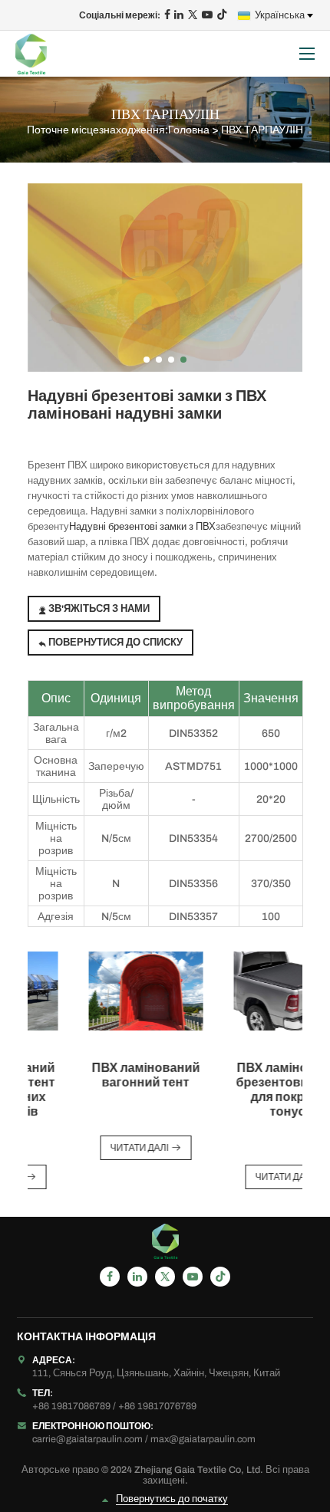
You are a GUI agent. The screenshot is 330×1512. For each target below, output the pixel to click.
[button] (147, 360)
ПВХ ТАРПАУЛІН (262, 130)
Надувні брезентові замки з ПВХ (142, 526)
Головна (189, 130)
